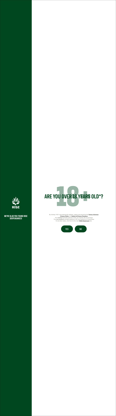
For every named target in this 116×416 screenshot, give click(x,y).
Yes (66, 228)
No (81, 228)
